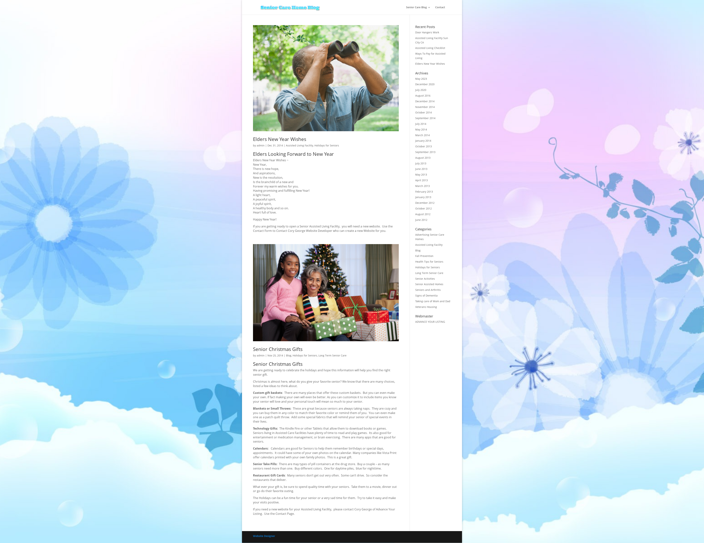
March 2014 (422, 135)
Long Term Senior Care (332, 355)
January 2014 (423, 140)
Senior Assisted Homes (429, 284)
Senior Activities (425, 278)
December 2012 (424, 203)
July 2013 (420, 163)
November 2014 (425, 107)
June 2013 (421, 169)
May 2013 (421, 174)
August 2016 (422, 95)
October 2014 (423, 112)
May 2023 (421, 78)
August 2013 (422, 157)
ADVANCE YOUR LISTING (430, 321)
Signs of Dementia (426, 295)
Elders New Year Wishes (279, 139)
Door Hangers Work (427, 32)
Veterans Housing (426, 307)
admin (261, 145)
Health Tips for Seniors (429, 261)
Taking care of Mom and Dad (432, 301)
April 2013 (421, 180)
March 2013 (422, 186)
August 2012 (422, 214)
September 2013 (425, 152)
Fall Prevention (424, 256)
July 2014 (420, 124)
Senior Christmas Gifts (277, 349)
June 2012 (421, 220)
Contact (440, 7)
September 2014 (425, 118)
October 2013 (423, 146)
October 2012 (423, 208)
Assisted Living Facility (299, 145)
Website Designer (264, 536)
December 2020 (424, 84)
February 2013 (424, 191)
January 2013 (423, 197)
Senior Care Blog (416, 7)
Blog (288, 355)
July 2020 (420, 90)
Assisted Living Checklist (430, 48)
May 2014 (421, 129)
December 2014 (424, 101)
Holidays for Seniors (326, 145)
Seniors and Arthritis (428, 290)
